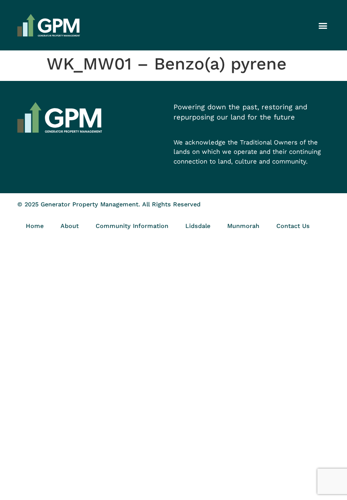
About (70, 225)
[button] (323, 25)
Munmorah (243, 225)
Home (35, 225)
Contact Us (293, 225)
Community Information (132, 225)
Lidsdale (197, 225)
